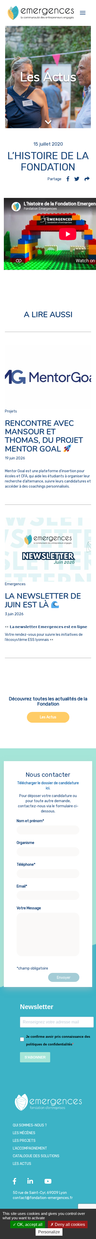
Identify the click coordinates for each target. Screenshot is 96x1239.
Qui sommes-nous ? (30, 1125)
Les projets (24, 1141)
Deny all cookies (69, 1224)
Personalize (49, 1232)
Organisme (25, 843)
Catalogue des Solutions (36, 1156)
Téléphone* (26, 864)
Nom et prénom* (30, 821)
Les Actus (48, 717)
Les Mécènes (24, 1133)
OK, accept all (29, 1224)
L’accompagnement (30, 1148)
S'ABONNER (35, 1057)
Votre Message (29, 908)
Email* (22, 886)
